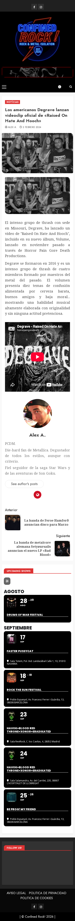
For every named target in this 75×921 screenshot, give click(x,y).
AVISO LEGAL (16, 893)
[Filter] (7, 581)
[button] (4, 87)
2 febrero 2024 (32, 127)
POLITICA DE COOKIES (36, 898)
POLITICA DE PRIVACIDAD (47, 893)
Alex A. (12, 127)
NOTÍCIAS (12, 102)
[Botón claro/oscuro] (61, 87)
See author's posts (24, 483)
